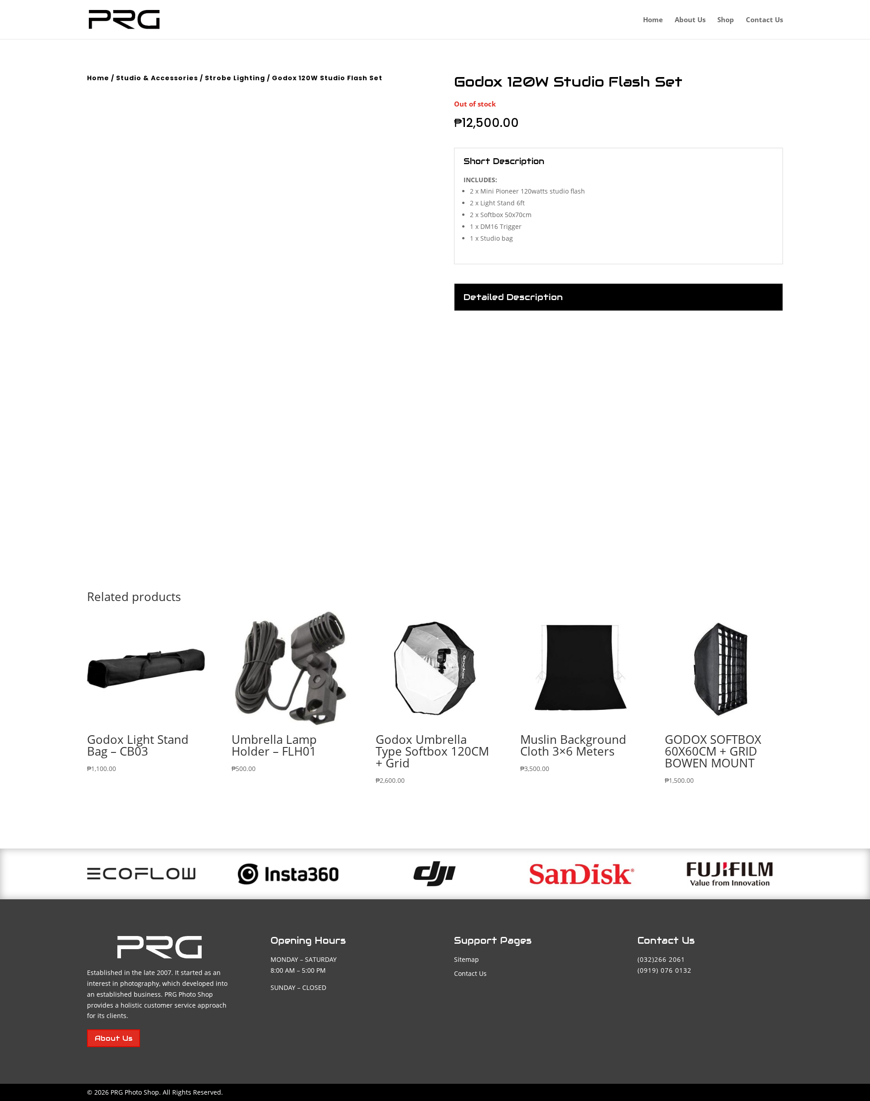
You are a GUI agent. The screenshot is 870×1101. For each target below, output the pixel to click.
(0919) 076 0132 (664, 970)
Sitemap (466, 959)
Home (653, 20)
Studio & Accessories (157, 77)
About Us (690, 20)
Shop (725, 20)
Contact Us (764, 20)
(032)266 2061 (661, 959)
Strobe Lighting (235, 77)
